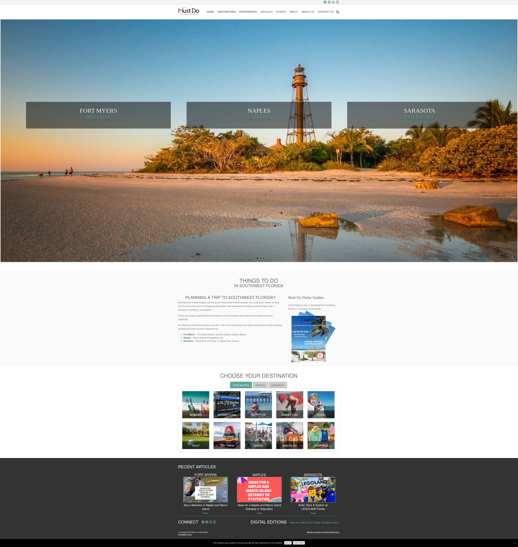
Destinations (226, 11)
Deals (294, 11)
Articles (266, 11)
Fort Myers (189, 334)
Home (210, 11)
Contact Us (326, 11)
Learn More (299, 543)
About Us (307, 11)
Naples (187, 337)
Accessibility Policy (185, 534)
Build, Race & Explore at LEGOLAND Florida (313, 507)
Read (205, 513)
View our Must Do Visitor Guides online (314, 522)
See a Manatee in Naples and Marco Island (206, 507)
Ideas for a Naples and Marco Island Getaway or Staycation (259, 507)
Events (281, 11)
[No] (514, 543)
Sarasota (188, 340)
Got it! (288, 543)
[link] (337, 12)
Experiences (248, 11)
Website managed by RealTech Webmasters (323, 532)
